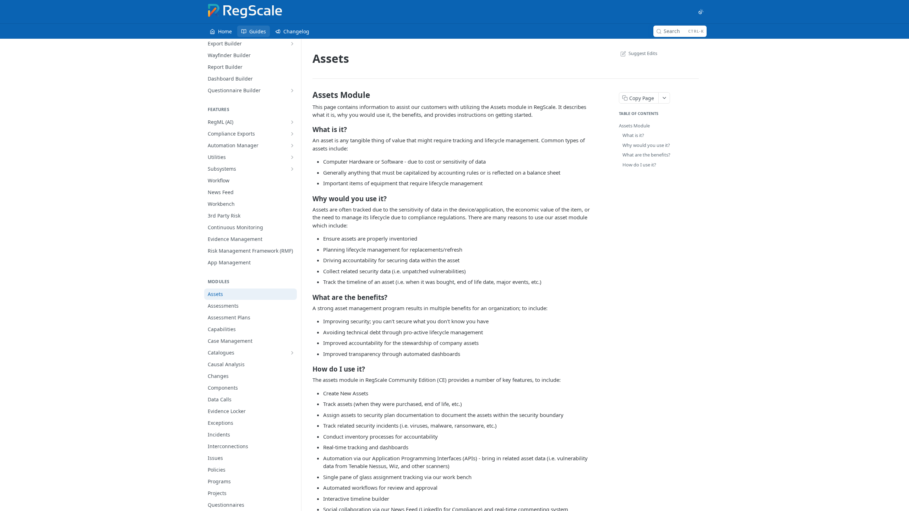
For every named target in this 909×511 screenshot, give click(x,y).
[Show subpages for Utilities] (292, 157)
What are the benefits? (646, 155)
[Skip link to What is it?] (308, 129)
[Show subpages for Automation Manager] (292, 145)
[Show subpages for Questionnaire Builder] (292, 90)
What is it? (633, 135)
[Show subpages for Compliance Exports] (292, 134)
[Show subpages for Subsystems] (292, 169)
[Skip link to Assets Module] (308, 95)
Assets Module (634, 125)
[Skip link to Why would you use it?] (308, 198)
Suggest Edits (642, 53)
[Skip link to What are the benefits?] (308, 297)
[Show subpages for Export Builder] (292, 43)
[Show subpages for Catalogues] (292, 353)
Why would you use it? (646, 145)
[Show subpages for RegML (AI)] (292, 122)
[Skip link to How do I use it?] (308, 369)
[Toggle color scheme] (701, 11)
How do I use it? (639, 164)
